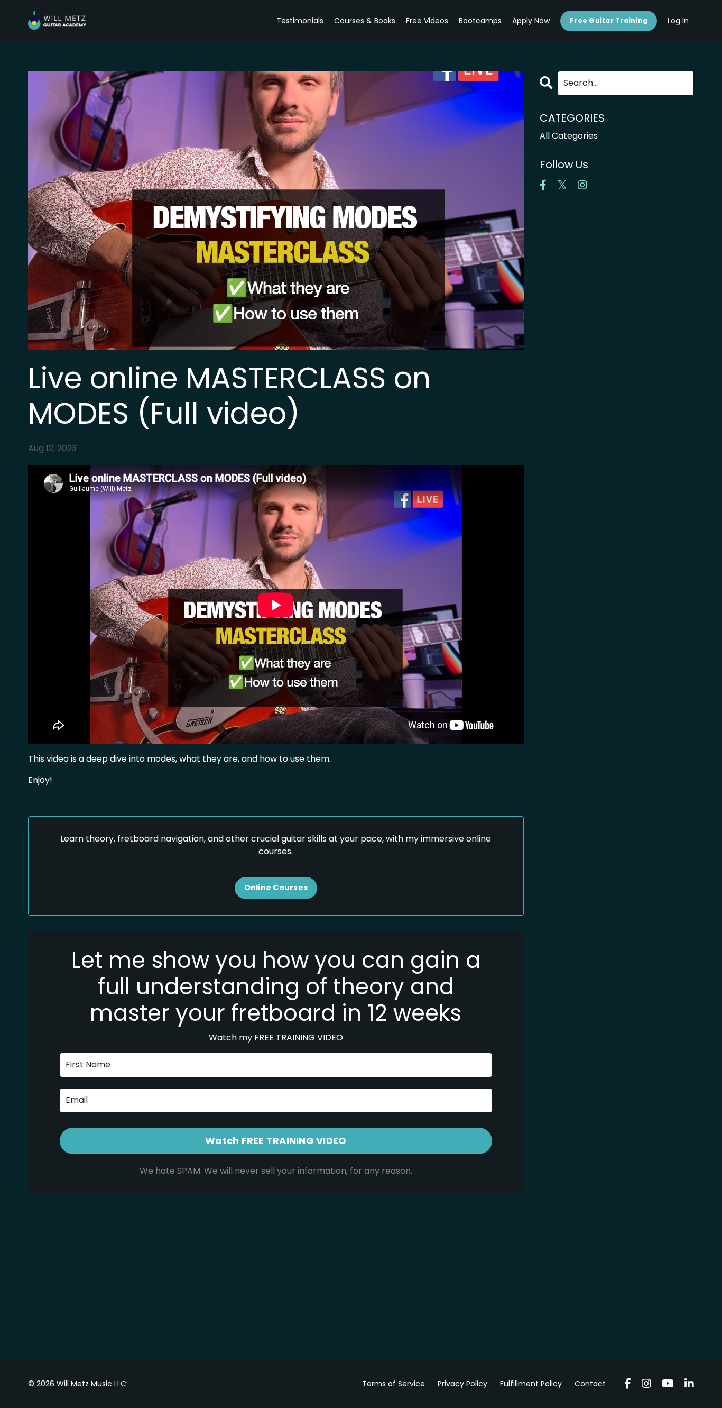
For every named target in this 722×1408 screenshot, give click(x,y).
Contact (590, 1383)
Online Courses (276, 887)
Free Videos (427, 20)
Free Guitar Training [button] (608, 20)
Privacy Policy (462, 1383)
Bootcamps (480, 20)
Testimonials (299, 20)
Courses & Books (364, 20)
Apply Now (531, 20)
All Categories (569, 136)
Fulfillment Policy (531, 1383)
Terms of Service (393, 1383)
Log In (678, 20)
